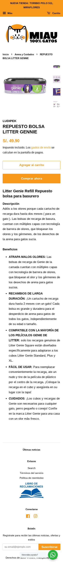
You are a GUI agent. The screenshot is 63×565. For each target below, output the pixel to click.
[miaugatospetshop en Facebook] (28, 516)
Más (9, 13)
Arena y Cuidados (24, 54)
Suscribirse (49, 547)
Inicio (6, 54)
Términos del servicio (31, 473)
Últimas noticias (31, 449)
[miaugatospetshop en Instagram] (35, 516)
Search (32, 468)
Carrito (56, 13)
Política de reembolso (32, 477)
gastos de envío (41, 147)
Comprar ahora (31, 178)
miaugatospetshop (46, 557)
